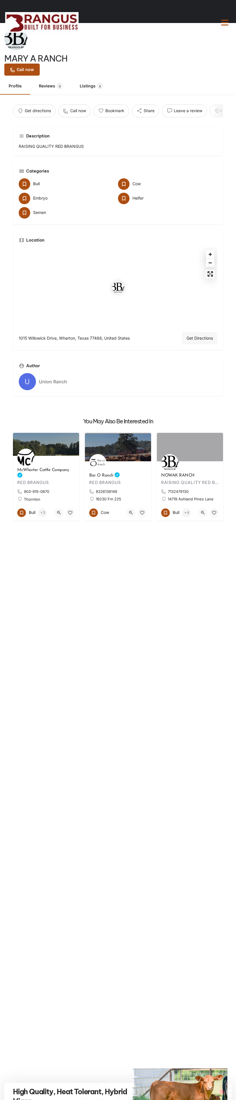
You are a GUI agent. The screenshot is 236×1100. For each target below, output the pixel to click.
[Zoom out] (210, 263)
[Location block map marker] (118, 288)
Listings (90, 85)
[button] (225, 22)
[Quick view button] (59, 512)
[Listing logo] (15, 38)
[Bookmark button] (70, 512)
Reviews (50, 85)
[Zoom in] (210, 254)
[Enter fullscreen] (210, 274)
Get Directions (199, 338)
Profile (15, 85)
